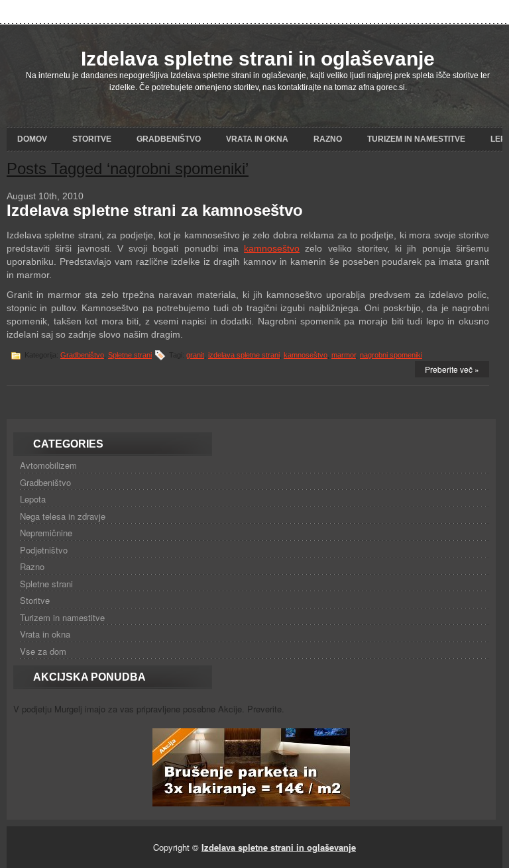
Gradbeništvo (169, 139)
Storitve (91, 139)
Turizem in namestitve (416, 139)
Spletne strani (130, 355)
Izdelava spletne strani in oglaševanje (258, 59)
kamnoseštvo (272, 248)
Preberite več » (452, 369)
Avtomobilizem (48, 465)
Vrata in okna (257, 139)
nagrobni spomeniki (391, 355)
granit (195, 355)
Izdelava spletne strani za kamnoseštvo (155, 210)
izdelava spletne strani (244, 355)
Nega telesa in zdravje (62, 516)
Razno (327, 139)
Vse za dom (43, 651)
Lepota (33, 499)
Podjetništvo (44, 550)
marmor (343, 355)
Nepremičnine (46, 532)
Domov (32, 139)
